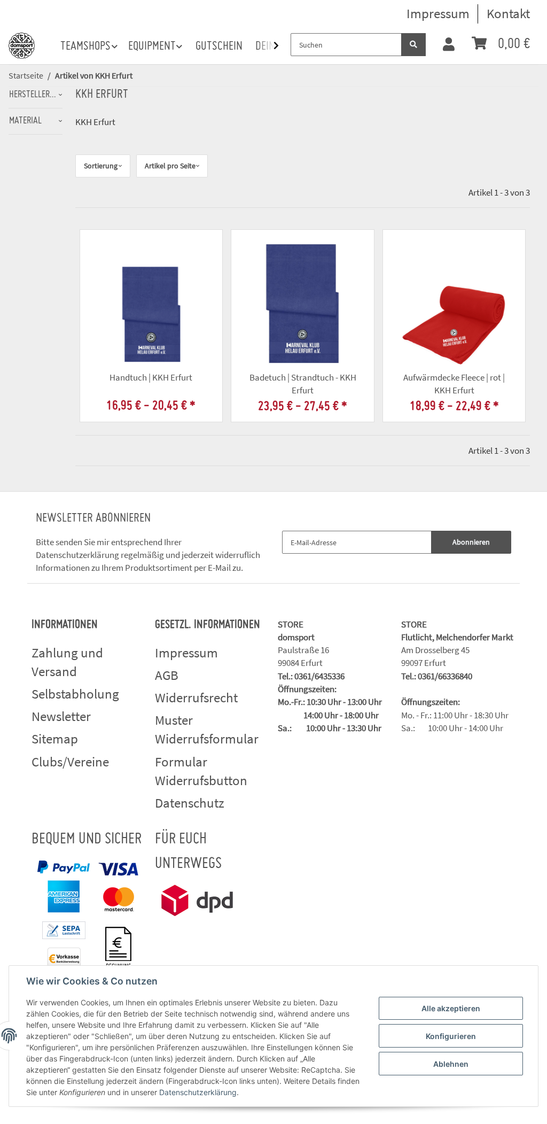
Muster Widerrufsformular (207, 729)
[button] (448, 44)
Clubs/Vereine (70, 761)
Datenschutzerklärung (77, 555)
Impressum (438, 13)
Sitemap (55, 738)
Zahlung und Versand (67, 662)
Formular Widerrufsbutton (201, 771)
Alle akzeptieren (450, 1008)
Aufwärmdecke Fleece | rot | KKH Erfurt (454, 383)
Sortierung (101, 165)
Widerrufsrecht (196, 697)
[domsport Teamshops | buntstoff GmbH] (22, 43)
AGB (166, 675)
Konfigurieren (451, 1036)
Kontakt (508, 13)
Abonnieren (471, 542)
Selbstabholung (75, 693)
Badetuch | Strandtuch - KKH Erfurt (302, 383)
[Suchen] (413, 44)
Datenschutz (189, 802)
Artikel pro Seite (170, 165)
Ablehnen (450, 1063)
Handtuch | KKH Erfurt (151, 377)
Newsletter (61, 716)
